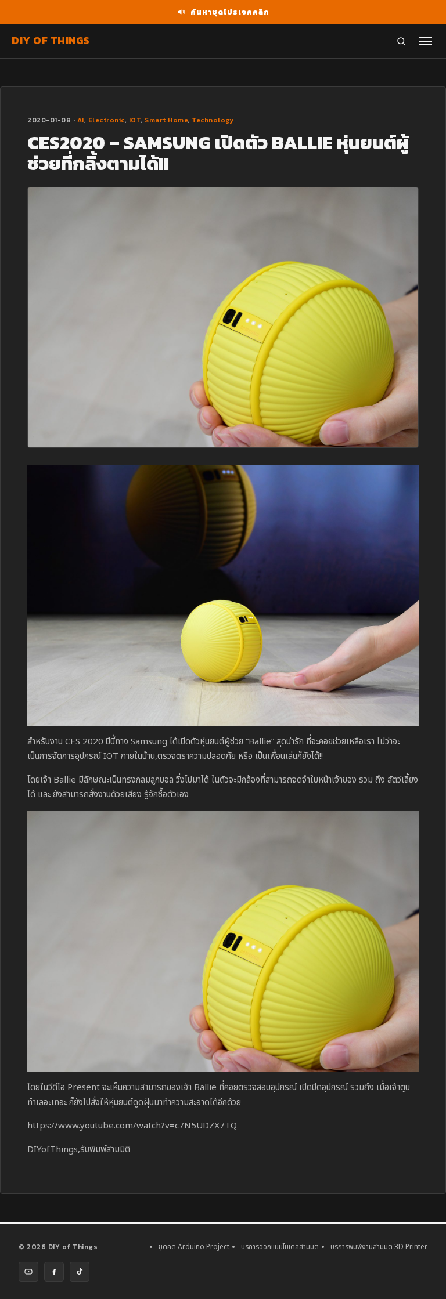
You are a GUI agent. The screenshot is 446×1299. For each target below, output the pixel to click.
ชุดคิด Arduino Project (194, 1247)
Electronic (106, 120)
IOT (135, 120)
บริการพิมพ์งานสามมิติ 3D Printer (378, 1247)
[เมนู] (425, 41)
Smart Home (166, 120)
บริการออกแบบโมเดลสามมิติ (280, 1247)
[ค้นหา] (401, 41)
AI (80, 120)
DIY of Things (51, 40)
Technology (212, 120)
